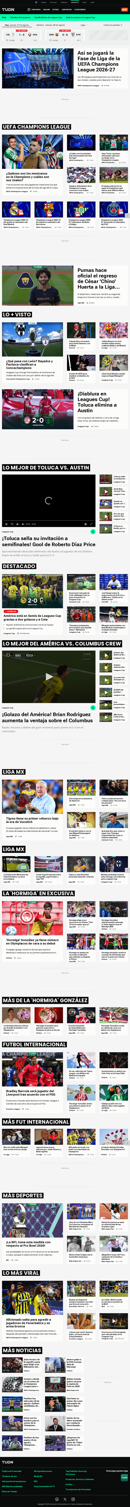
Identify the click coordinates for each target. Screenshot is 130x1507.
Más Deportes (75, 1229)
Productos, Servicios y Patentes (80, 1479)
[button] (48, 500)
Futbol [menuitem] (55, 9)
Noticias (53, 2)
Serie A (72, 348)
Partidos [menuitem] (36, 9)
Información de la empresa (14, 1481)
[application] (48, 501)
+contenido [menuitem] (80, 9)
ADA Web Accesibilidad (12, 1486)
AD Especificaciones (43, 1471)
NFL (7, 1260)
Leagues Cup (107, 380)
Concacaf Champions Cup (18, 379)
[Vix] (124, 10)
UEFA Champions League (17, 191)
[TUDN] (8, 9)
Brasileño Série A (76, 1306)
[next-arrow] (127, 215)
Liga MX (105, 602)
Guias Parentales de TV (44, 1486)
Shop (92, 2)
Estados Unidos (73, 1429)
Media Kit (38, 1476)
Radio (85, 2)
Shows (43, 2)
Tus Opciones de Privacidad (78, 1489)
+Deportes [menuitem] (66, 9)
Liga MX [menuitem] (46, 9)
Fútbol (72, 380)
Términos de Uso (9, 1476)
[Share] (92, 531)
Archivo (69, 1484)
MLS (103, 1306)
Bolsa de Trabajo (9, 1492)
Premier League (13, 1109)
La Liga (105, 348)
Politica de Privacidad (11, 1471)
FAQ (35, 1481)
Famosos (64, 2)
